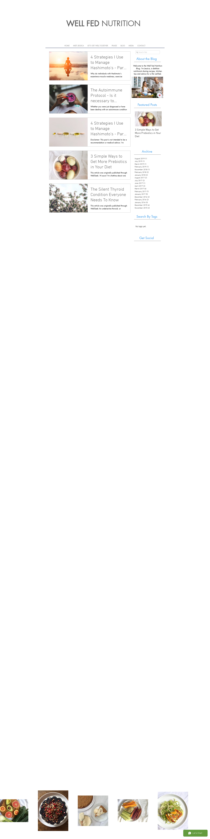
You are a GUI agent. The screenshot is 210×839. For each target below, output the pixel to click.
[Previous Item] (139, 119)
